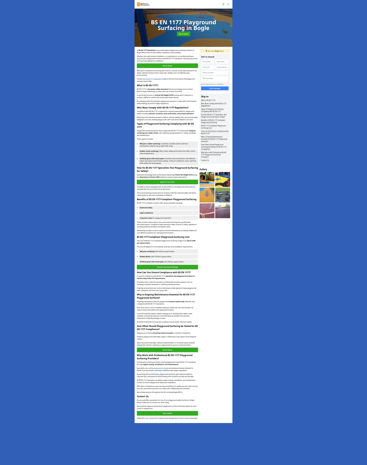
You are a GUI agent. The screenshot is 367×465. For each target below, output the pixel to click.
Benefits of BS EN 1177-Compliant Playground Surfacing (213, 121)
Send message (214, 88)
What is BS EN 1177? (208, 100)
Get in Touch (167, 66)
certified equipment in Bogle (158, 368)
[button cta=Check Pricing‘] (167, 267)
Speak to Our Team (167, 182)
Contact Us (205, 160)
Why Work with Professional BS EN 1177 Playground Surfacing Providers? (213, 154)
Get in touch (183, 34)
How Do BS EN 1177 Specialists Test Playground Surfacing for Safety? (214, 115)
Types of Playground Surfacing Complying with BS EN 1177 (212, 110)
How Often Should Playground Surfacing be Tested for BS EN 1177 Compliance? (213, 146)
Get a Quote (167, 413)
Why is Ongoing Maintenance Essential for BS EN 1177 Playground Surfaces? (214, 139)
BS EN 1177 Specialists (154, 79)
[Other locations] (223, 4)
